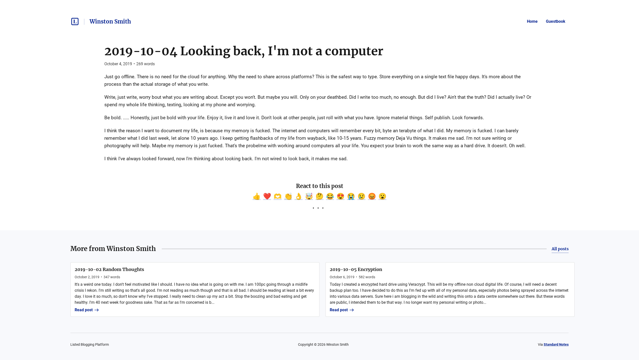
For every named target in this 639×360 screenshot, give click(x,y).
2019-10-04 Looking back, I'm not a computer (243, 51)
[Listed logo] (75, 21)
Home (532, 21)
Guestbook (555, 21)
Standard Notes (556, 344)
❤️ (267, 196)
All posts (560, 248)
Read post (84, 310)
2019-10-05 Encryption (356, 269)
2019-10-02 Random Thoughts (109, 269)
